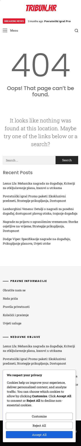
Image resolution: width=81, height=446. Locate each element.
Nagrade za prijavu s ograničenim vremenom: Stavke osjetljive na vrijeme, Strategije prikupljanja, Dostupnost (40, 226)
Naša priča (10, 298)
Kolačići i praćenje (16, 315)
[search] (76, 30)
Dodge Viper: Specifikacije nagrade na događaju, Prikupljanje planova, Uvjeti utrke (37, 241)
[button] (10, 30)
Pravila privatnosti (16, 307)
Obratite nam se (14, 290)
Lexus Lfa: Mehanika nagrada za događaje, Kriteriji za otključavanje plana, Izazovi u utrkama (39, 185)
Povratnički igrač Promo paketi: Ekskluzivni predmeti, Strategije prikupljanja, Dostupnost (34, 198)
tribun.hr (40, 8)
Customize (39, 416)
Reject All (39, 425)
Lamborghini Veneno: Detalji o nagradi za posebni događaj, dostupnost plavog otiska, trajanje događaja (40, 211)
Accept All (39, 435)
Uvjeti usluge (12, 323)
